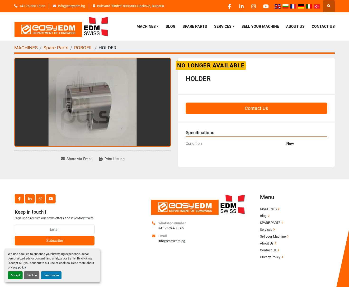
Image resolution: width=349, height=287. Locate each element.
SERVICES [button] (222, 26)
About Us (295, 26)
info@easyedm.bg (71, 6)
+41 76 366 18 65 (32, 6)
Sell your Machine (260, 26)
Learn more (51, 275)
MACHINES (146, 26)
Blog (170, 26)
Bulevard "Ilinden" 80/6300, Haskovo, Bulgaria (130, 6)
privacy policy (17, 267)
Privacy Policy (270, 257)
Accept (15, 275)
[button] (148, 26)
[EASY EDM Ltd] (198, 204)
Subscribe (54, 240)
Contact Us (323, 26)
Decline (32, 275)
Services (266, 229)
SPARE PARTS (195, 26)
